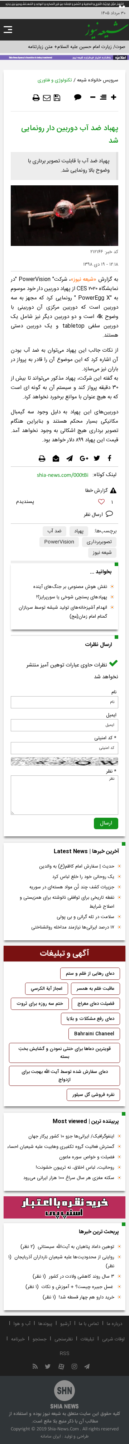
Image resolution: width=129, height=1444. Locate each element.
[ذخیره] (57, 98)
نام (113, 692)
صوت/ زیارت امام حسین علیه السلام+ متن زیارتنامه (76, 47)
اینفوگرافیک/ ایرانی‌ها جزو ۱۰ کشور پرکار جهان (71, 1136)
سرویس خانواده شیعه (97, 80)
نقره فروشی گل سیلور (93, 1095)
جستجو (40, 1339)
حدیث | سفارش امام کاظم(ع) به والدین (76, 866)
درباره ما (114, 1324)
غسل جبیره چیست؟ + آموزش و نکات (69, 1287)
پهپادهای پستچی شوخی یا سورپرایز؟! (71, 597)
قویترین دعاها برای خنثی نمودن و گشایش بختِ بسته (65, 1053)
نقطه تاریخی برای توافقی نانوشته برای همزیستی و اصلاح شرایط (67, 902)
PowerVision (59, 542)
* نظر (111, 771)
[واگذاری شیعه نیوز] (64, 57)
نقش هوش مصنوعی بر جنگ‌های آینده (70, 587)
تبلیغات (87, 1339)
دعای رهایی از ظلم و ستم (90, 974)
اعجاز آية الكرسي (46, 989)
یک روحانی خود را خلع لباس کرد (83, 877)
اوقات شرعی (113, 1339)
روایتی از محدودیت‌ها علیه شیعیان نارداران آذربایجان (61, 1261)
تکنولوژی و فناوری (55, 80)
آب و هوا (22, 1324)
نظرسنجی (63, 1339)
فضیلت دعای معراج (95, 1004)
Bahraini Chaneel (94, 1034)
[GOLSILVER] (64, 1207)
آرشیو (65, 1324)
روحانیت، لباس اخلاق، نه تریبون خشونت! (75, 1168)
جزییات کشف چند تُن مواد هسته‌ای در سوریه (71, 887)
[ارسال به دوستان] (47, 98)
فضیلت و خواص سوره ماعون (86, 1157)
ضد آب (54, 531)
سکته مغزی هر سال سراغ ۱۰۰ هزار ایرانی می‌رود (68, 1178)
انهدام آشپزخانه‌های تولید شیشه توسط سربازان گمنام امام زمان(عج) (63, 612)
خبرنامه (18, 1339)
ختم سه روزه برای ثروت (39, 1004)
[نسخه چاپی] (36, 98)
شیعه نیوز (83, 279)
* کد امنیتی (105, 738)
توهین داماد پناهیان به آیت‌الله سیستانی (67, 1247)
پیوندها (45, 1324)
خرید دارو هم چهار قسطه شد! (78, 1297)
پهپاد (78, 531)
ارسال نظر (94, 514)
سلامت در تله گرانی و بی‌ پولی (85, 917)
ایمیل (111, 715)
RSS (65, 1354)
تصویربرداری (99, 542)
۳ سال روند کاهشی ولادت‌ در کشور (73, 1277)
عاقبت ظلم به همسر (95, 989)
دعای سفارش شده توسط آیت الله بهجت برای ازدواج (65, 1076)
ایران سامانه (50, 1436)
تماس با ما (89, 1324)
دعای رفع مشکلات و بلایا (90, 1019)
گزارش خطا (96, 490)
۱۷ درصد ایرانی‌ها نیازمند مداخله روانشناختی (72, 927)
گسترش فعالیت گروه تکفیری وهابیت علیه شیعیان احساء (60, 1147)
